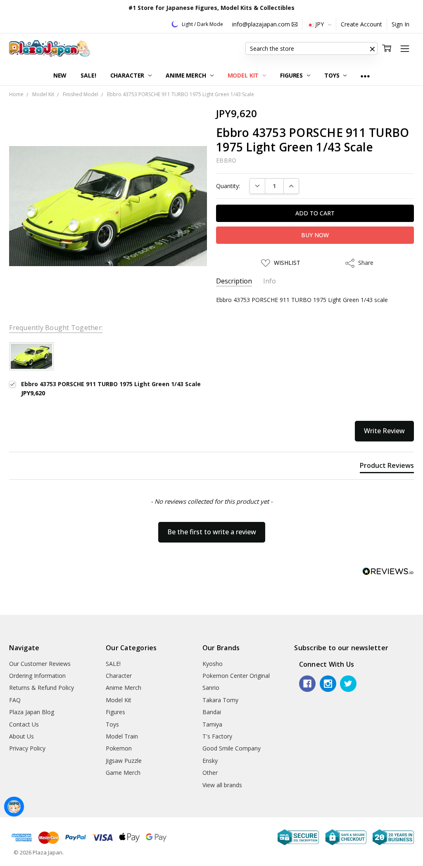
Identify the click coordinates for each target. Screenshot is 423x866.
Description (234, 281)
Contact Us (24, 724)
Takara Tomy (220, 700)
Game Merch (123, 772)
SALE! (88, 75)
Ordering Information (37, 676)
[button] (373, 48)
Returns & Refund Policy (41, 687)
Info (269, 281)
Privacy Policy (27, 748)
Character (128, 75)
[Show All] (365, 75)
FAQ (15, 700)
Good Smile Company (231, 748)
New (60, 75)
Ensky (210, 761)
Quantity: (228, 186)
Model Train (122, 736)
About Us (21, 736)
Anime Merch (186, 75)
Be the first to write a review (211, 531)
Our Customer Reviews (40, 664)
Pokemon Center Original (236, 676)
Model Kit (244, 75)
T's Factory (217, 736)
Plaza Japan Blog (31, 712)
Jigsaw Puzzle (124, 761)
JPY (320, 24)
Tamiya (212, 724)
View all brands (222, 785)
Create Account (361, 24)
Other (210, 772)
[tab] (387, 467)
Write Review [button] (384, 430)
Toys (332, 75)
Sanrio (210, 687)
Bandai (211, 712)
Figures (292, 75)
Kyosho (212, 664)
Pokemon (119, 748)
